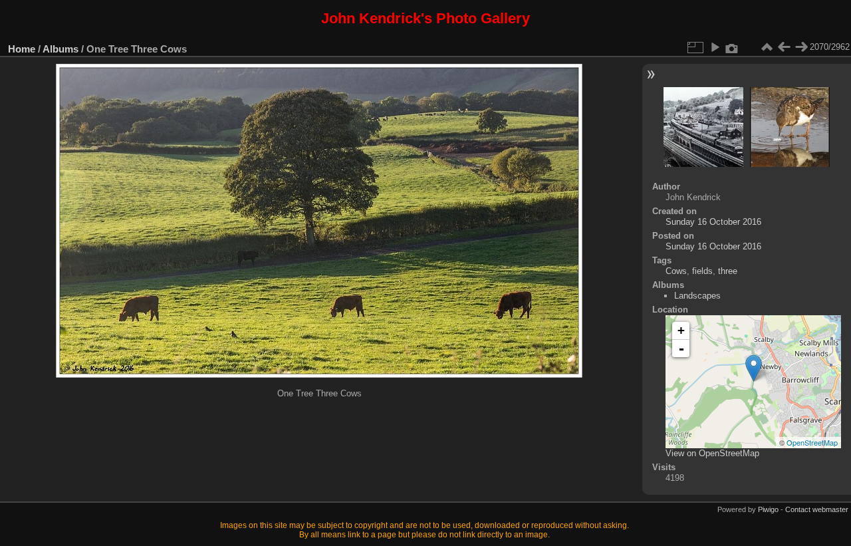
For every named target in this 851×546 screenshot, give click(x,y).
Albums (60, 49)
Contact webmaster (816, 509)
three (727, 271)
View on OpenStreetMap (712, 453)
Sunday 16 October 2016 (713, 222)
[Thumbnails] (766, 47)
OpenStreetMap (812, 442)
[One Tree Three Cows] (753, 368)
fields (702, 271)
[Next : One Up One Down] (801, 47)
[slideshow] (714, 47)
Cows (676, 271)
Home (21, 49)
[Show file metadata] (732, 47)
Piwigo (768, 509)
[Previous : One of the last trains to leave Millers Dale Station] (783, 47)
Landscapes (697, 296)
